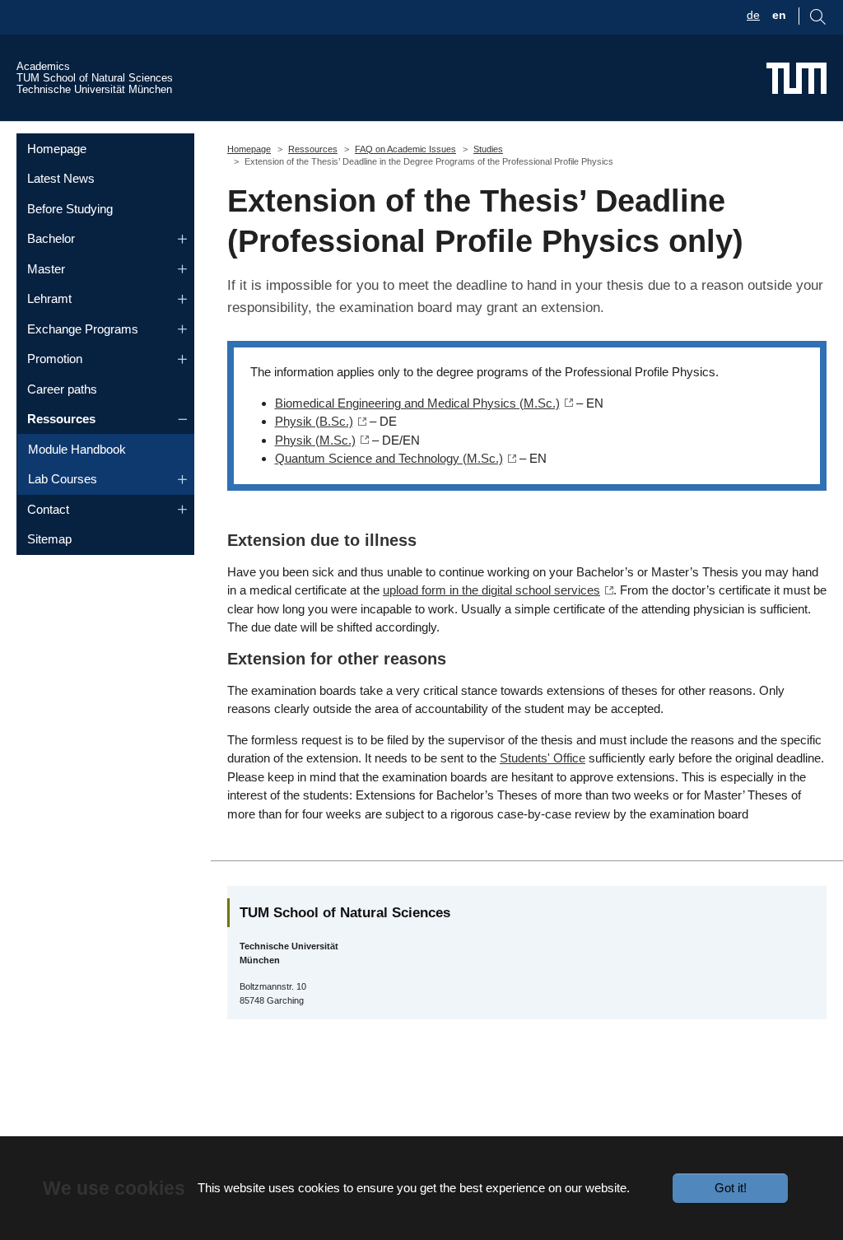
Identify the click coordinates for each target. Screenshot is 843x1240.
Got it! (731, 1188)
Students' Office (542, 758)
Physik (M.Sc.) (315, 440)
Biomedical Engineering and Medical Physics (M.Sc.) (417, 403)
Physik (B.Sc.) (314, 421)
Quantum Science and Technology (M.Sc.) (389, 458)
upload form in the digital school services (491, 590)
